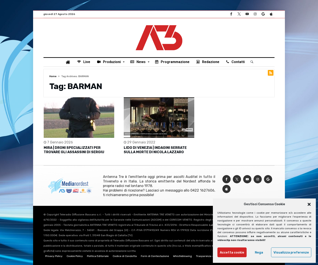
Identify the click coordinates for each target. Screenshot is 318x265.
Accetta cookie (232, 252)
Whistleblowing (182, 256)
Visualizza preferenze (291, 252)
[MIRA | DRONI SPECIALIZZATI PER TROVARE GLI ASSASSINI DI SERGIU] (79, 117)
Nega (259, 252)
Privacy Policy (54, 256)
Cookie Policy (75, 256)
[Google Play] (263, 14)
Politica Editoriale (98, 256)
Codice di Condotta (125, 256)
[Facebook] (231, 14)
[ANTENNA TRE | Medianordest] (159, 24)
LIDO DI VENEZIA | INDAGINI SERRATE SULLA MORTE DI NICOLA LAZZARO (155, 150)
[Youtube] (247, 14)
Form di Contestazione (155, 256)
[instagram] (255, 14)
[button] (309, 204)
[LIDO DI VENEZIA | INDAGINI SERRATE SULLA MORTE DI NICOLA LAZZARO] (159, 117)
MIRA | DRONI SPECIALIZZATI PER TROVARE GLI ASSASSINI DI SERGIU (74, 150)
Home (52, 76)
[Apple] (271, 14)
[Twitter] (239, 14)
